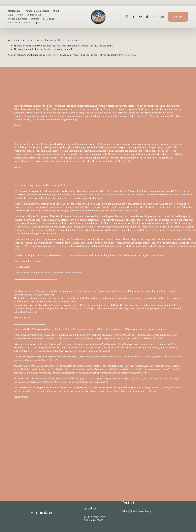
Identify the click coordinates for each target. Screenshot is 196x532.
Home (20, 14)
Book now (178, 16)
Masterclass (14, 10)
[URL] (154, 16)
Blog (10, 14)
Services (35, 18)
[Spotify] (147, 16)
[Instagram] (126, 16)
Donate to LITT (35, 14)
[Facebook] (133, 16)
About (56, 10)
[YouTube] (140, 16)
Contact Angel (31, 22)
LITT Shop (48, 18)
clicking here (52, 54)
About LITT (14, 22)
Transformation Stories (36, 10)
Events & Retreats (17, 18)
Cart (161, 16)
